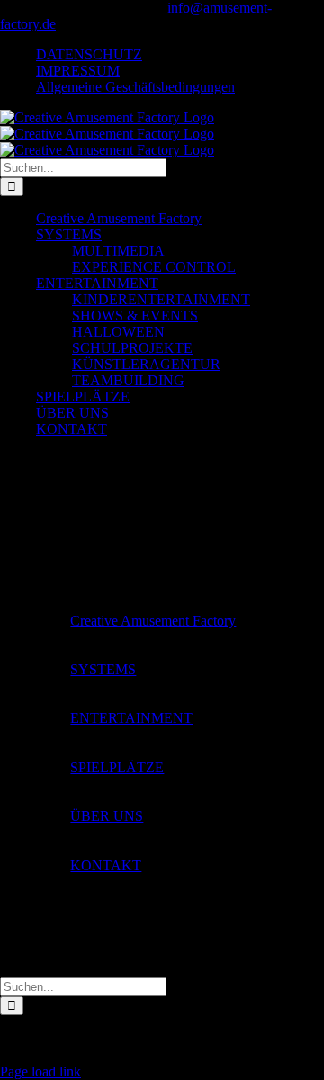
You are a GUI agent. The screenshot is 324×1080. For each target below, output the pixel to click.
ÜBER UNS (106, 816)
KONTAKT (105, 865)
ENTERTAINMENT (131, 717)
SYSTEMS (103, 669)
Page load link (40, 1071)
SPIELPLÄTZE (117, 767)
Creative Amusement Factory (153, 620)
